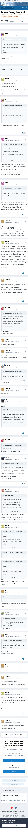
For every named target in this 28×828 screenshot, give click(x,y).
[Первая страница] (2, 27)
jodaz (7, 613)
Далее (22, 27)
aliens (7, 400)
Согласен (14, 825)
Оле (15, 39)
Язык (3, 811)
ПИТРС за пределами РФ (16, 21)
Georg (7, 78)
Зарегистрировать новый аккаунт (14, 760)
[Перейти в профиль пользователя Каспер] (2, 366)
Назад (5, 27)
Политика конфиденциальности (15, 811)
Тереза (7, 221)
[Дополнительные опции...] (25, 34)
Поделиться (14, 780)
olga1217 (7, 20)
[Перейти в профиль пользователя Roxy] (2, 34)
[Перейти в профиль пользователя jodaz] (2, 613)
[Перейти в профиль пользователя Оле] (2, 139)
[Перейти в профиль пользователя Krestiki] (2, 308)
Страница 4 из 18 (14, 27)
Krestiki (7, 307)
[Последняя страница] (26, 27)
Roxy (6, 33)
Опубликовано (12, 35)
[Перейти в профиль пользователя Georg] (2, 79)
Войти (14, 771)
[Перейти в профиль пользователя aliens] (2, 400)
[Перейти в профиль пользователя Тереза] (2, 221)
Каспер (7, 365)
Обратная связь (14, 813)
